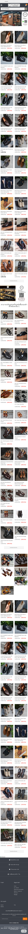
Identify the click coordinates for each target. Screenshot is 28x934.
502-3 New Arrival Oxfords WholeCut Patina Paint (19, 483)
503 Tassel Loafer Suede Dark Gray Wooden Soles (6, 823)
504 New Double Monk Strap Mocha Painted (20, 462)
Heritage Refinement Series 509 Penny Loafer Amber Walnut (6, 87)
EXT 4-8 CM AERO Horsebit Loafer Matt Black (7, 67)
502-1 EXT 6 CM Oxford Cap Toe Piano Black (20, 233)
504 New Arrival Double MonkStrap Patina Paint (7, 462)
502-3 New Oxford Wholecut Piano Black (21, 363)
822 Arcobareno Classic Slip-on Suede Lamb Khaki (20, 170)
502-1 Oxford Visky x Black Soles (21, 420)
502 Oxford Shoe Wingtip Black (20, 519)
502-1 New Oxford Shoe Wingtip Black (20, 537)
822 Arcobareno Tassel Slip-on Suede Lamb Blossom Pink (6, 46)
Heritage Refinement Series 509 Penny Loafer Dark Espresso (20, 87)
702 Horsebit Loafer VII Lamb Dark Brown (7, 150)
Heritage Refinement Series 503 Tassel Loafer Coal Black (20, 108)
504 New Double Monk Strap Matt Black (7, 541)
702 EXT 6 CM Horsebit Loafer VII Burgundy (21, 254)
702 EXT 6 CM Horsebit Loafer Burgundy (6, 254)
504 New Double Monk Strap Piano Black (7, 338)
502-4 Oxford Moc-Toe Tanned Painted (20, 437)
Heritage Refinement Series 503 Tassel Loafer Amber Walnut (20, 129)
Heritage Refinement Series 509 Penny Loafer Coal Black (6, 108)
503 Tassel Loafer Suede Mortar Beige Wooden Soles (20, 823)
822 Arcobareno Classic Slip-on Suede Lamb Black (20, 191)
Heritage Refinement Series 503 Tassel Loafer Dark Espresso (6, 129)
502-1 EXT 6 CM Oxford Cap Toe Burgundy (6, 233)
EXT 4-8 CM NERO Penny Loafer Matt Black (20, 67)
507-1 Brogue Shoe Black (19, 404)
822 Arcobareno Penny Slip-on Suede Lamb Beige (20, 46)
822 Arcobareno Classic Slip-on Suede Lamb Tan (6, 212)
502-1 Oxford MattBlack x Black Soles (6, 363)
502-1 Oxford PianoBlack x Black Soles (7, 322)
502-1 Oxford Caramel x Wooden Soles (6, 520)
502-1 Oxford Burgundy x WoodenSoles (19, 321)
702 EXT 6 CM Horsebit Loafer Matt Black (21, 274)
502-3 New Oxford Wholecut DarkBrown (6, 483)
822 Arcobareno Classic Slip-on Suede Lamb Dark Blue (6, 191)
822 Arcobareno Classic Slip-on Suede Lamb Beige (20, 212)
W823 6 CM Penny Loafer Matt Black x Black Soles (20, 845)
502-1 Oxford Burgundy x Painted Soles (7, 442)
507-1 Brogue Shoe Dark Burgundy (5, 504)
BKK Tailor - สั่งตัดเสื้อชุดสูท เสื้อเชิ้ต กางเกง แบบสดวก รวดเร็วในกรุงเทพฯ (14, 929)
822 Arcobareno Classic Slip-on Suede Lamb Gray (6, 170)
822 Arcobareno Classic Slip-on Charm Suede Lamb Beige (20, 150)
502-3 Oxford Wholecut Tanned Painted (6, 421)
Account (6, 1)
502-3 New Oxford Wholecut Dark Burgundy (21, 500)
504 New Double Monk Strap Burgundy (6, 380)
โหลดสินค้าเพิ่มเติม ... (14, 280)
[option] (14, 19)
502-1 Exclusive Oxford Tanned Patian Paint (6, 274)
